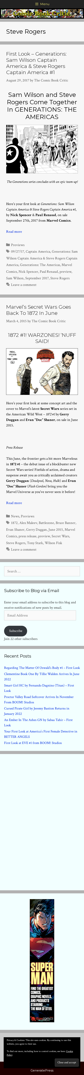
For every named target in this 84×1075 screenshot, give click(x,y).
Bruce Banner (65, 522)
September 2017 (37, 278)
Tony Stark (35, 543)
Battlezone (46, 522)
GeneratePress (42, 1070)
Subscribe (15, 631)
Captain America (38, 251)
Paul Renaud (49, 271)
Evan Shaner (15, 529)
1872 (14, 522)
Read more (14, 231)
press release (27, 536)
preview (65, 271)
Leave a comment (23, 284)
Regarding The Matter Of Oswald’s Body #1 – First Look (42, 668)
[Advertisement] (42, 821)
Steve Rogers (60, 278)
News (15, 516)
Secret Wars (60, 536)
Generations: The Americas (40, 264)
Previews (17, 245)
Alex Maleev (28, 522)
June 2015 (56, 529)
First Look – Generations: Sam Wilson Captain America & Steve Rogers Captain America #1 (36, 63)
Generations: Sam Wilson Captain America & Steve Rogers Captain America (42, 258)
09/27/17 (17, 251)
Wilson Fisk (53, 543)
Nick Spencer (28, 271)
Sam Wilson (15, 278)
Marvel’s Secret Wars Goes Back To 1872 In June (38, 310)
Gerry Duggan (36, 529)
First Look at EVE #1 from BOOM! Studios (33, 743)
